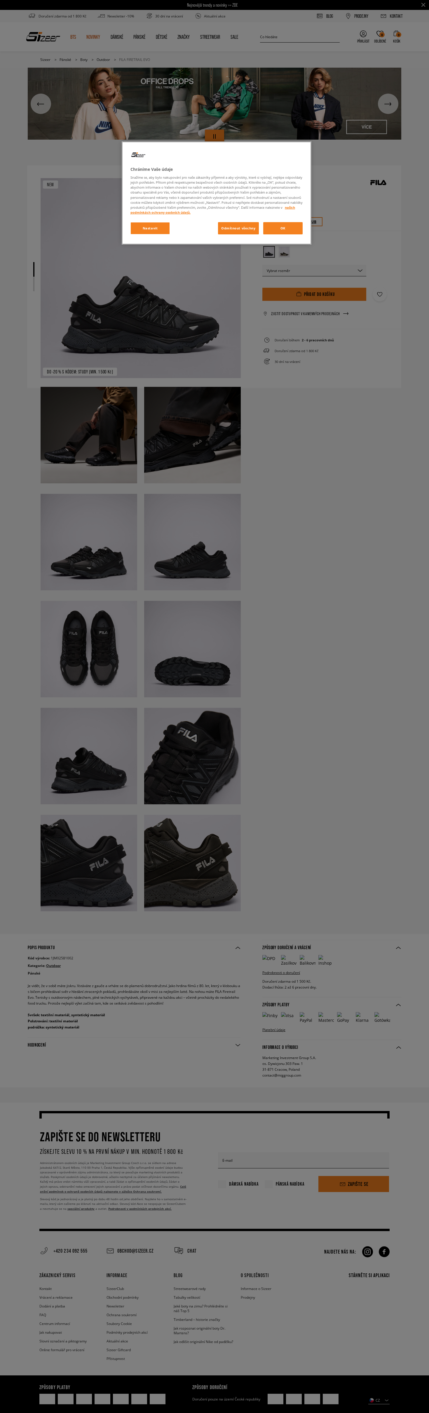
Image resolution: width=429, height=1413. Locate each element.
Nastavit (150, 228)
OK (282, 228)
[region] (216, 193)
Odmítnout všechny (238, 228)
